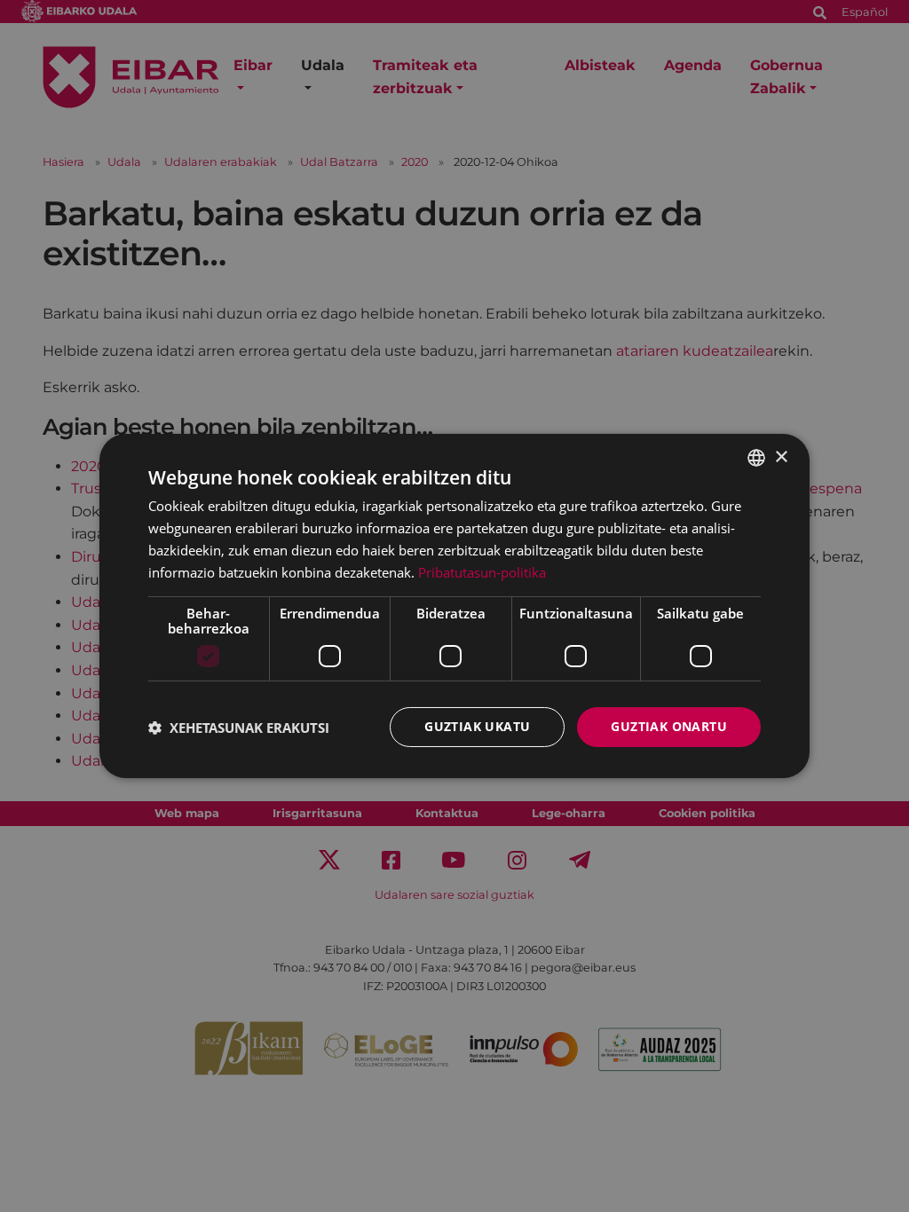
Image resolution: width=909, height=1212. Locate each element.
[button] (238, 727)
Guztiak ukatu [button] (477, 726)
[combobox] (756, 458)
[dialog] (454, 606)
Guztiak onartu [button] (669, 726)
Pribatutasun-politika (482, 572)
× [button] (780, 456)
